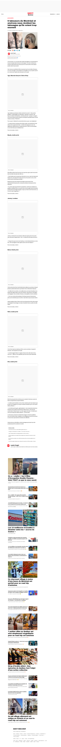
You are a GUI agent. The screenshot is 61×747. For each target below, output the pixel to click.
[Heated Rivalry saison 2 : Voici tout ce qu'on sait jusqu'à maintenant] (33, 643)
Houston (38, 741)
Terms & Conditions (16, 736)
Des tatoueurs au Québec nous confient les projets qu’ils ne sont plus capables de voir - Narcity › (21, 439)
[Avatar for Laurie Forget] (8, 445)
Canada (17, 738)
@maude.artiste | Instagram (11, 47)
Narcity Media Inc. (23, 731)
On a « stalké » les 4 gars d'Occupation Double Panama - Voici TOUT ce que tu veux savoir (18, 496)
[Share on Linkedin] (14, 50)
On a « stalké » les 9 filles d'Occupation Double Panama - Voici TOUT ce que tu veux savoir (22, 478)
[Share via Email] (17, 50)
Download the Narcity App (31, 733)
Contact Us (37, 733)
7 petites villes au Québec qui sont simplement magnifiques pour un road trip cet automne (21, 633)
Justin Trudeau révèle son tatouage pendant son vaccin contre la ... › (18, 433)
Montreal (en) (17, 741)
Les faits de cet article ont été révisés (13, 57)
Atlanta (31, 741)
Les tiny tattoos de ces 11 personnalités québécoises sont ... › (18, 429)
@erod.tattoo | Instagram (19, 47)
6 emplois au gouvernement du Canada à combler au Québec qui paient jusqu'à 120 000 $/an (17, 539)
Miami (24, 741)
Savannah (27, 741)
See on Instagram (11, 110)
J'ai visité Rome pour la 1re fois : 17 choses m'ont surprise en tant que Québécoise (18, 503)
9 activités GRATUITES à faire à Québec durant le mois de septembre (17, 692)
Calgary (32, 740)
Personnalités (10, 18)
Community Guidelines (16, 735)
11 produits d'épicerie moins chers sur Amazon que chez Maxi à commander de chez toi (17, 555)
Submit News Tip (42, 733)
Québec (23, 738)
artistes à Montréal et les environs (15, 64)
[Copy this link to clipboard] (19, 50)
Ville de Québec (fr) (41, 740)
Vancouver (28, 740)
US (20, 738)
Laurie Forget (13, 53)
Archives (21, 733)
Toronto (16, 740)
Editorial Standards (24, 735)
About (14, 733)
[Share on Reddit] (12, 50)
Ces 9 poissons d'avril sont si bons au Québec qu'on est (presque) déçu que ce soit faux (18, 488)
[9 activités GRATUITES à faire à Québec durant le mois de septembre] (33, 693)
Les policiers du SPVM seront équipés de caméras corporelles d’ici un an (17, 684)
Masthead (29, 735)
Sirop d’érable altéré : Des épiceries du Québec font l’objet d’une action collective (21, 668)
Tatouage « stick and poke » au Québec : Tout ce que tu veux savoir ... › (19, 431)
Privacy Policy (41, 735)
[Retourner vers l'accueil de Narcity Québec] (30, 13)
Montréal (30, 15)
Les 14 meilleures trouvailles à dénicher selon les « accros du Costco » (21, 530)
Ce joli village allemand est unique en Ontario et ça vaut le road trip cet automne (21, 718)
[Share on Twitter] (16, 50)
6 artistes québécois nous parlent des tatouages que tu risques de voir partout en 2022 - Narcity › (22, 436)
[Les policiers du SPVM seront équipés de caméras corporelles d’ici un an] (33, 685)
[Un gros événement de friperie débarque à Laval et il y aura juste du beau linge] (33, 677)
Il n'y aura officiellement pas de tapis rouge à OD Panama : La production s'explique (18, 599)
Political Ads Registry (35, 735)
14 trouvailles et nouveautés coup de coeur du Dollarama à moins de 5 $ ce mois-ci (18, 547)
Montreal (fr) (20, 740)
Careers (25, 733)
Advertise (17, 733)
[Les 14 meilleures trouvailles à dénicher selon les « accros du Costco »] (22, 518)
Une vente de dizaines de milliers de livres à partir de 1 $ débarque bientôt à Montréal (18, 607)
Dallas (21, 741)
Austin (34, 741)
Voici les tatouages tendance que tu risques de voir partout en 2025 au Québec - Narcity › (22, 441)
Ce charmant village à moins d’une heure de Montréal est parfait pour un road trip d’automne (20, 582)
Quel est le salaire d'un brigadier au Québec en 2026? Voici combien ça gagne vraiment (18, 592)
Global (26, 738)
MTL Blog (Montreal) (31, 738)
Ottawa (25, 740)
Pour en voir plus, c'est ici (13, 130)
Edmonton (36, 740)
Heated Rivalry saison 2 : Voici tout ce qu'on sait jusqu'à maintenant (18, 642)
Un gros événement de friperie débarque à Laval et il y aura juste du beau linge (17, 676)
